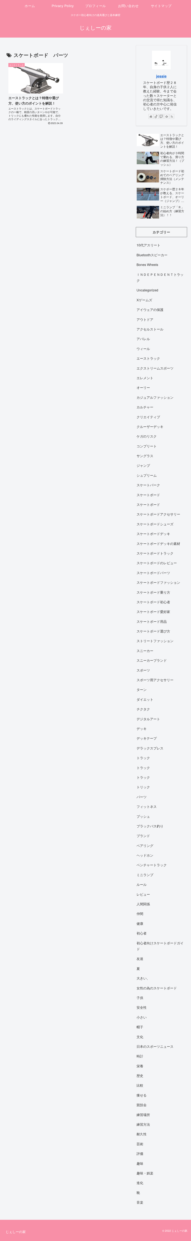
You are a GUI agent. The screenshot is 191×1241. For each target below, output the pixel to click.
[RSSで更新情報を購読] (171, 116)
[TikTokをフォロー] (156, 116)
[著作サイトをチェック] (150, 116)
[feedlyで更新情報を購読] (166, 116)
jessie (161, 76)
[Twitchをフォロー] (161, 116)
